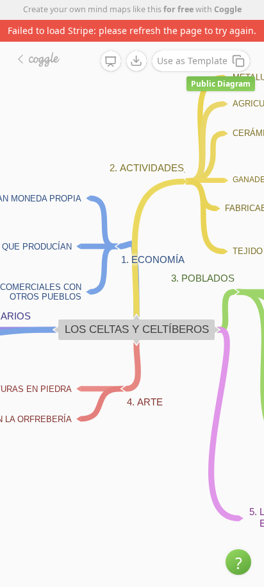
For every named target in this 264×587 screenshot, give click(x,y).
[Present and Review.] (111, 61)
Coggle (228, 9)
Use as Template (192, 61)
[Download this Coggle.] (136, 61)
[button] (238, 562)
